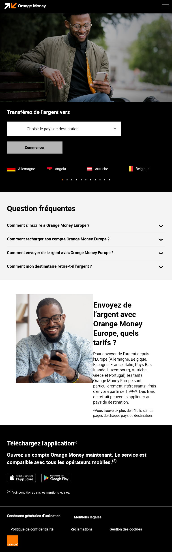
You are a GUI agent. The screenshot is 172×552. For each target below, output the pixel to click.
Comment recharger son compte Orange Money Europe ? (58, 239)
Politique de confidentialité (32, 529)
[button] (62, 179)
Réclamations (81, 529)
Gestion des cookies (126, 529)
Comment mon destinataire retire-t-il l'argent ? (49, 266)
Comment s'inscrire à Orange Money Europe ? (48, 225)
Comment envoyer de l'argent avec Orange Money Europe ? (60, 252)
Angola (60, 168)
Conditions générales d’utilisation (33, 515)
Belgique (142, 168)
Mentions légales (87, 517)
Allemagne (26, 168)
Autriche (101, 168)
